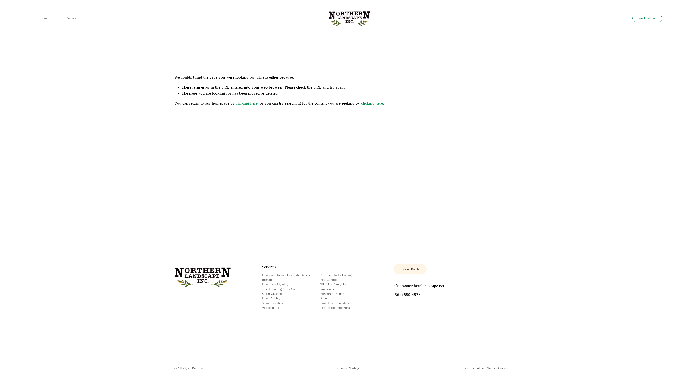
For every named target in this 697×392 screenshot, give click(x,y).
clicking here (247, 103)
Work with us (647, 18)
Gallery (72, 18)
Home (43, 18)
